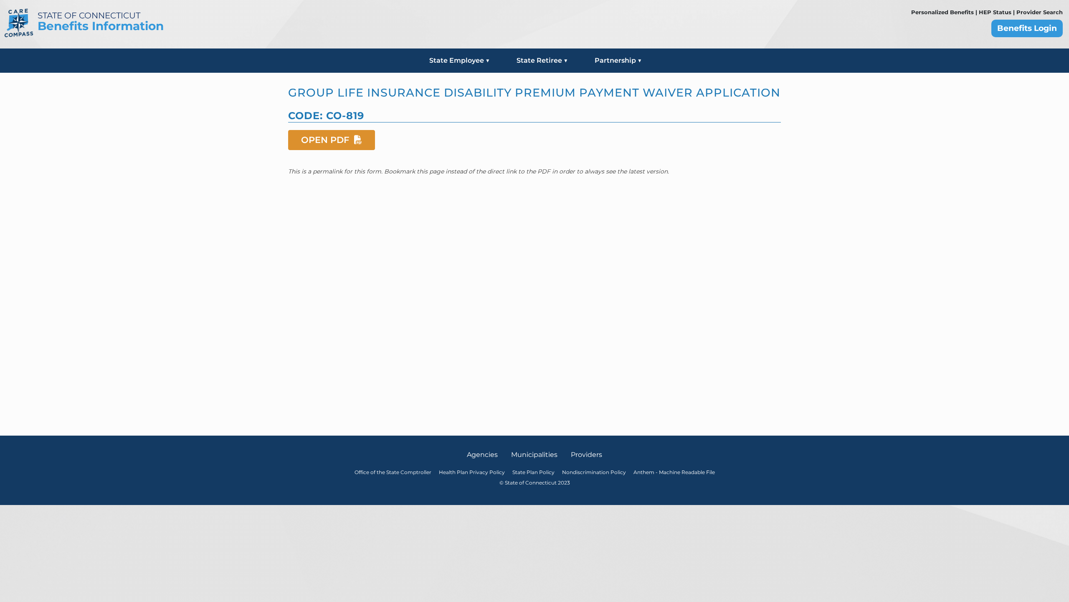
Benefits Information (101, 26)
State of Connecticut (89, 15)
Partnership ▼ (618, 60)
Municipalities (534, 455)
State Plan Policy (533, 472)
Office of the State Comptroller (393, 472)
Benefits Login (1027, 28)
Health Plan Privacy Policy (472, 472)
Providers (586, 455)
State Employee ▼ (459, 60)
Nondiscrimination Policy (594, 472)
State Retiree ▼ (542, 60)
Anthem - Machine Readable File (674, 472)
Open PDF (326, 139)
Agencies (482, 455)
